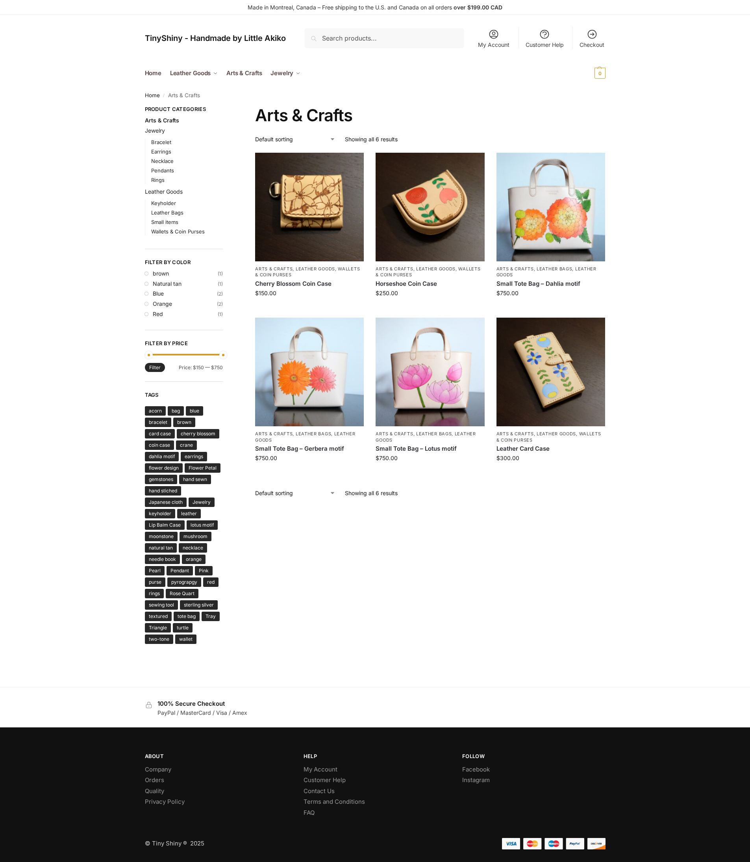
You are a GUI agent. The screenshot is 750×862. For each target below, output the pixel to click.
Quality (154, 791)
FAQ (309, 812)
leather (189, 513)
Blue (158, 293)
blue (194, 411)
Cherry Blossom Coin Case (293, 283)
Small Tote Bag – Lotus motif (416, 448)
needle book (162, 559)
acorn (155, 411)
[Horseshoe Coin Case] (430, 207)
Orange (162, 303)
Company (158, 769)
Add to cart (309, 309)
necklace (193, 548)
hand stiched (163, 491)
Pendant (179, 570)
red (211, 582)
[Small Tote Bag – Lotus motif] (430, 372)
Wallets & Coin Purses (178, 231)
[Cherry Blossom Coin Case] (309, 207)
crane (186, 445)
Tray (211, 616)
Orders (154, 780)
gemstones (161, 479)
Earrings (161, 151)
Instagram (476, 780)
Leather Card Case (523, 448)
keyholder (160, 513)
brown (161, 273)
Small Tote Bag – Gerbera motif (299, 448)
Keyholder (163, 203)
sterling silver (199, 605)
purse (155, 582)
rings (154, 593)
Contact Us (319, 791)
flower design (164, 468)
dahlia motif (162, 456)
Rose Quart (182, 593)
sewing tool (161, 605)
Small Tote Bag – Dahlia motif (538, 283)
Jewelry (155, 130)
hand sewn (195, 479)
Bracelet (161, 142)
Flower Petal (203, 468)
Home (152, 95)
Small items (164, 222)
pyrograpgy (184, 582)
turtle (183, 628)
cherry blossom (198, 434)
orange (194, 559)
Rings (158, 180)
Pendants (162, 170)
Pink (204, 570)
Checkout (592, 44)
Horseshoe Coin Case (406, 283)
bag (176, 411)
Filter (155, 367)
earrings (194, 456)
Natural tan (167, 283)
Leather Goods (315, 269)
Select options (430, 309)
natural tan (161, 548)
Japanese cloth (166, 502)
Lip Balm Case (165, 525)
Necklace (162, 161)
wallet (186, 639)
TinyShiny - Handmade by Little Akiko (215, 38)
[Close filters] (225, 110)
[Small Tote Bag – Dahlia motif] (550, 207)
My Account (493, 44)
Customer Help (545, 44)
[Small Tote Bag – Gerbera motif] (309, 372)
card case (160, 434)
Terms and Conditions (334, 801)
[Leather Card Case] (550, 372)
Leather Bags (554, 269)
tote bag (187, 616)
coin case (159, 445)
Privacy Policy (165, 801)
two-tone (159, 639)
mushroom (195, 536)
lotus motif (202, 525)
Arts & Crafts (274, 269)
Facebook (476, 769)
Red (158, 314)
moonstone (161, 536)
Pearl (155, 570)
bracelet (158, 422)
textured (158, 616)
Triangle (158, 628)
